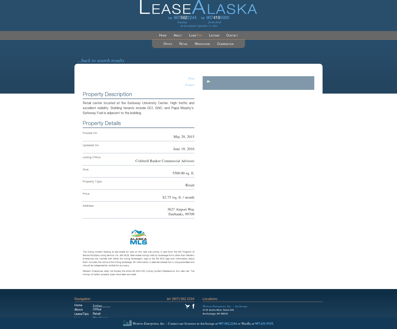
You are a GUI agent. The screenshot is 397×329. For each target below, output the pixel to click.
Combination (225, 44)
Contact (232, 35)
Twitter (187, 306)
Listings (214, 35)
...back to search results (101, 60)
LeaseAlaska (198, 7)
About (178, 35)
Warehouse (202, 44)
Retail (183, 44)
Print (191, 78)
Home (163, 35)
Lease (195, 35)
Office (168, 44)
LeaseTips (81, 314)
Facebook (193, 306)
